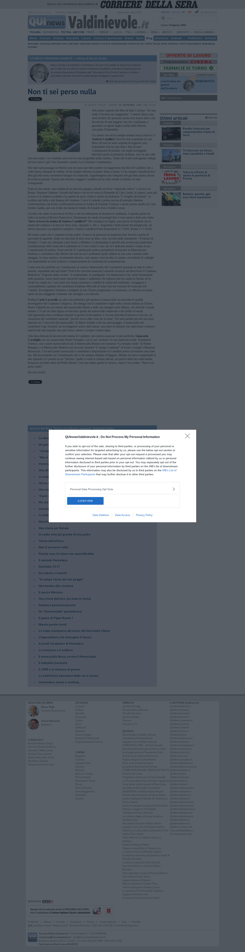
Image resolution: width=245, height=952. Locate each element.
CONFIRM (85, 500)
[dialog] (122, 476)
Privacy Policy (144, 515)
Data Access (122, 515)
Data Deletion (101, 515)
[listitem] (122, 489)
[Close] (188, 437)
